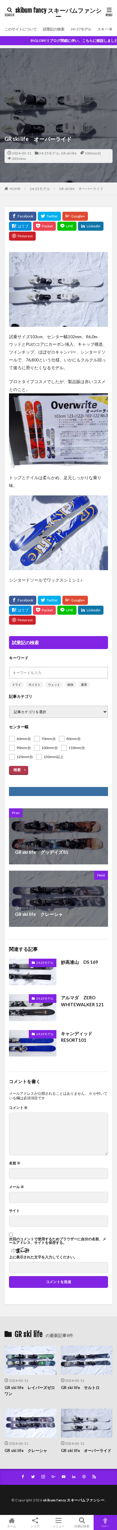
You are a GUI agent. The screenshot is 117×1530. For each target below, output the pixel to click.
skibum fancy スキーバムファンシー (58, 14)
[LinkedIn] (91, 226)
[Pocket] (44, 226)
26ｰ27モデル (81, 29)
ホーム (11, 1526)
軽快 (71, 684)
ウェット (54, 684)
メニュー (58, 1526)
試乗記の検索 (53, 29)
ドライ (16, 684)
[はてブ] (20, 226)
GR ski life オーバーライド (81, 188)
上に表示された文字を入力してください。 (43, 1257)
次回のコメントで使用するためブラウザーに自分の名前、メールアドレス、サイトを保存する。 (57, 1240)
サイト (14, 1211)
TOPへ (105, 1526)
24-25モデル (49, 153)
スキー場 (105, 29)
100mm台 (93, 153)
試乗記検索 (81, 1526)
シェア (35, 1526)
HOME (15, 188)
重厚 (84, 684)
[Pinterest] (22, 236)
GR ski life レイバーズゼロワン (29, 1390)
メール (16, 1187)
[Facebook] (22, 216)
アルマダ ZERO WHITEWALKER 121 (82, 1001)
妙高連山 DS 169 (79, 962)
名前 (14, 1163)
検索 (17, 769)
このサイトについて (20, 29)
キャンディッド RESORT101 (79, 1037)
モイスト (34, 684)
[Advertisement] (58, 81)
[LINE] (66, 226)
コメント (18, 1108)
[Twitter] (49, 216)
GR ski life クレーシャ (25, 1450)
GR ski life (68, 153)
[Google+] (75, 216)
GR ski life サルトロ (80, 1387)
